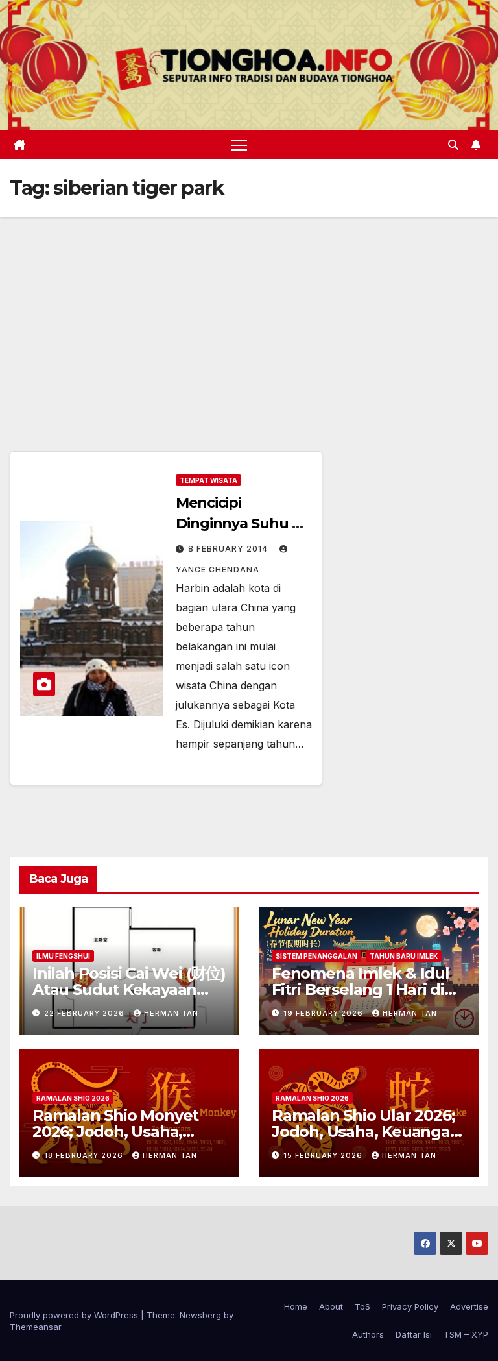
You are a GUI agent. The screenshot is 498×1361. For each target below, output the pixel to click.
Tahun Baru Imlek (404, 956)
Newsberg (200, 1315)
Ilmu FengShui (63, 956)
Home (295, 1306)
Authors (368, 1334)
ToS (362, 1306)
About (331, 1306)
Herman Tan (171, 1013)
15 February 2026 (324, 1155)
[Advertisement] (249, 315)
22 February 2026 (85, 1013)
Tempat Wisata (208, 480)
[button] (453, 144)
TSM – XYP (466, 1334)
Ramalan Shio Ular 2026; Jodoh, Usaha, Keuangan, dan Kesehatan (368, 1131)
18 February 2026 (85, 1155)
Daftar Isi (414, 1334)
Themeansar (35, 1326)
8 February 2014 (229, 549)
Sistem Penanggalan (316, 956)
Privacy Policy (410, 1306)
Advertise (469, 1306)
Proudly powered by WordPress (75, 1315)
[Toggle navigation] (239, 144)
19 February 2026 (324, 1013)
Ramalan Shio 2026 (73, 1098)
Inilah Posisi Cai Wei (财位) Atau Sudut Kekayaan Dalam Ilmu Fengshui (129, 989)
